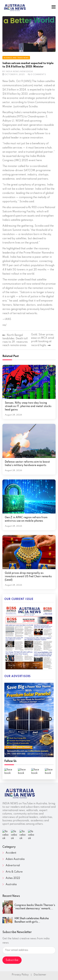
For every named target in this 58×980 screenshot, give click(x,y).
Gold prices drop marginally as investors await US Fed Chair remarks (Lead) (28, 576)
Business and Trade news (16, 58)
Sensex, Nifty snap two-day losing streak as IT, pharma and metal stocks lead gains (28, 406)
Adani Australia (15, 859)
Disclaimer (40, 975)
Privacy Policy (20, 975)
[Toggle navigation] (54, 7)
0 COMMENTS (38, 74)
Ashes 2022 (13, 878)
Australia (11, 884)
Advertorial (13, 865)
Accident (11, 853)
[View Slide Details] (29, 720)
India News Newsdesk (19, 72)
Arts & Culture (14, 872)
